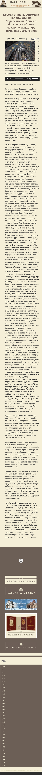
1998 (3, 728)
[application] (22, 79)
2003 (3, 713)
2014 (3, 682)
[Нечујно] (30, 79)
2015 (3, 679)
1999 (3, 725)
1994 (3, 741)
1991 (3, 750)
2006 (3, 703)
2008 (3, 697)
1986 (3, 756)
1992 (3, 747)
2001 (3, 719)
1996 (3, 734)
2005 (3, 707)
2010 (3, 691)
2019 (3, 669)
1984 (3, 759)
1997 (3, 731)
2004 (3, 710)
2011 (3, 688)
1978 (3, 762)
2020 (3, 666)
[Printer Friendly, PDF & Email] (35, 39)
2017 (3, 672)
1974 (3, 766)
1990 (3, 753)
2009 (3, 694)
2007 (3, 700)
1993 (3, 744)
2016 (3, 675)
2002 (3, 716)
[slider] (35, 79)
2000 (3, 722)
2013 (3, 685)
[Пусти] (7, 79)
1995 (3, 738)
